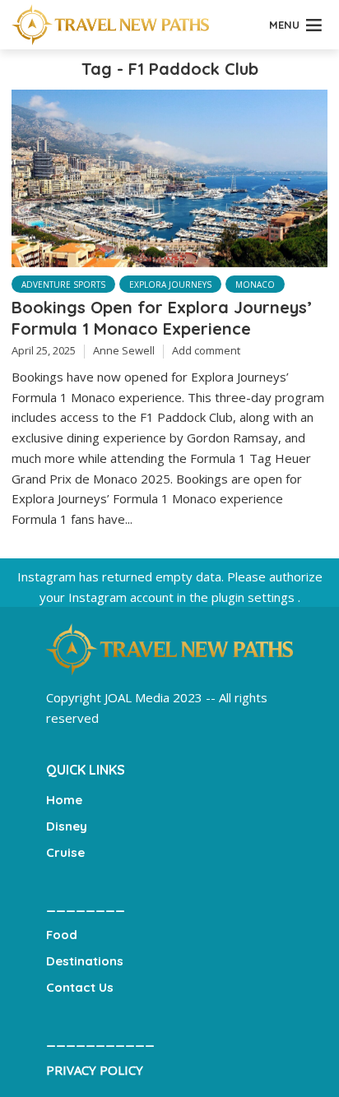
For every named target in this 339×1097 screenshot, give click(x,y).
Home (64, 800)
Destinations (84, 961)
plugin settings (254, 597)
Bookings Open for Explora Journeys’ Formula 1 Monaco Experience (162, 318)
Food (61, 934)
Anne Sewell (124, 350)
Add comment (206, 350)
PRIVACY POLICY (94, 1070)
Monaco (255, 284)
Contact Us (80, 987)
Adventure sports (63, 284)
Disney (66, 826)
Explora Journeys (170, 284)
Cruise (65, 852)
